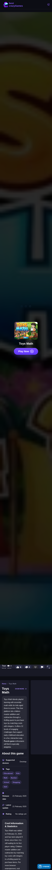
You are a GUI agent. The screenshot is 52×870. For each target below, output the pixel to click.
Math (5, 778)
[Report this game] (42, 667)
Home (4, 684)
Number (14, 778)
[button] (48, 667)
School (6, 782)
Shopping (16, 782)
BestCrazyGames (13, 4)
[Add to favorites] (35, 667)
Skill (5, 787)
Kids (18, 773)
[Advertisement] (41, 717)
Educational (8, 773)
